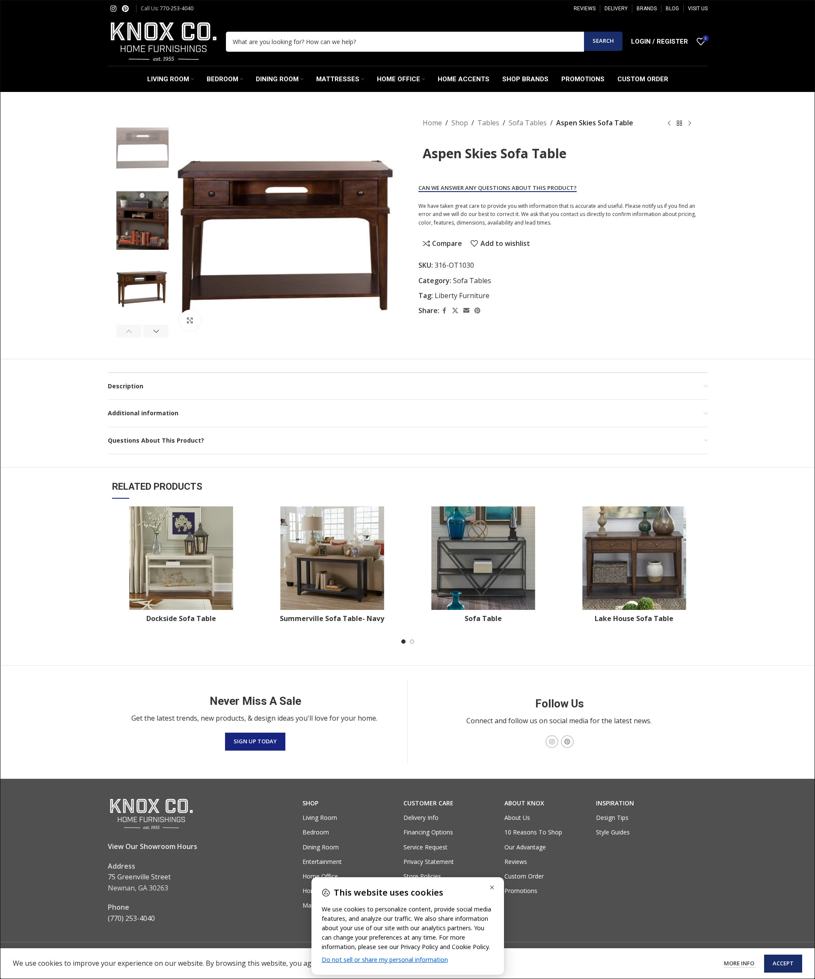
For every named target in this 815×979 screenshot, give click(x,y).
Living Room (319, 817)
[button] (129, 331)
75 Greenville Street (139, 876)
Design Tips (612, 817)
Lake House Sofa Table (634, 618)
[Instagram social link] (113, 8)
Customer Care (428, 803)
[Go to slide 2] (412, 641)
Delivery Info (421, 817)
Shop (459, 122)
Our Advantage (525, 847)
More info (740, 963)
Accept (783, 963)
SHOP (310, 803)
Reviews (515, 862)
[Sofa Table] (483, 558)
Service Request (425, 847)
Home (432, 122)
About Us (517, 817)
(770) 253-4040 (131, 918)
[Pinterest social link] (125, 8)
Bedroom (315, 832)
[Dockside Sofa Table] (181, 558)
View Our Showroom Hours (152, 846)
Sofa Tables (528, 122)
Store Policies (422, 876)
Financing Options (428, 832)
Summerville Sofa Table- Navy (332, 618)
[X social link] (455, 310)
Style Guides (613, 832)
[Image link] (150, 813)
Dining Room (320, 847)
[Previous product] (669, 123)
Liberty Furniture (462, 295)
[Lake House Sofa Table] (634, 558)
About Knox (524, 803)
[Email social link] (466, 310)
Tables (488, 122)
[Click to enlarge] (190, 320)
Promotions (520, 891)
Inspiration (615, 803)
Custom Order (524, 876)
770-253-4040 (176, 8)
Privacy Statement (428, 862)
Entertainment (322, 862)
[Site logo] (162, 40)
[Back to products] (679, 123)
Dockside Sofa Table (181, 618)
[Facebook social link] (444, 310)
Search (603, 40)
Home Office (320, 876)
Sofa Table (483, 618)
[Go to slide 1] (403, 641)
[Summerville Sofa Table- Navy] (332, 558)
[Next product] (690, 123)
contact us (572, 214)
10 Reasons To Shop (533, 832)
